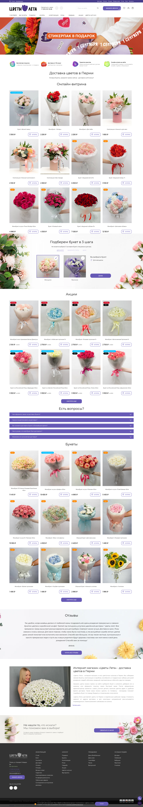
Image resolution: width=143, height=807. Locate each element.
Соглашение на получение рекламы (44, 784)
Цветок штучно (91, 15)
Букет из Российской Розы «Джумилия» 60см (117, 388)
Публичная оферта (42, 780)
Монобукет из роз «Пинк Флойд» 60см (24, 226)
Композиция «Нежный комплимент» (24, 178)
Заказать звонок (17, 777)
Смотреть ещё (71, 401)
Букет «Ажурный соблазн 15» (86, 226)
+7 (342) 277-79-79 (14, 771)
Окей (102, 804)
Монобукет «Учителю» (117, 586)
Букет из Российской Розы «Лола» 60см (86, 388)
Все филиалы (19, 1)
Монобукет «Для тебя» (86, 129)
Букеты (42, 15)
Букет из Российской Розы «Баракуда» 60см (23, 388)
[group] (71, 36)
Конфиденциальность (43, 777)
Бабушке (117, 760)
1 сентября (13, 15)
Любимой (118, 758)
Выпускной (92, 765)
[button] (71, 52)
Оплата (105, 1)
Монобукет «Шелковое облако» (117, 226)
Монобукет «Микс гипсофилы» (55, 538)
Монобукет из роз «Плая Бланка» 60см (117, 489)
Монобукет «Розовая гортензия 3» (86, 339)
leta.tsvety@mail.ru (15, 773)
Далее (100, 275)
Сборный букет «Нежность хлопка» (86, 586)
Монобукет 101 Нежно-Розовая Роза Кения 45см (24, 489)
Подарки (32, 15)
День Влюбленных (94, 755)
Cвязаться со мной (107, 730)
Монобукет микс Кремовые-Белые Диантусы (24, 339)
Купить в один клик (24, 124)
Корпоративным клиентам (44, 775)
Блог (126, 1)
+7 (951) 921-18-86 (46, 9)
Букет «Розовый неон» (55, 226)
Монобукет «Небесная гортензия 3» (55, 339)
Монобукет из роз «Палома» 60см (86, 489)
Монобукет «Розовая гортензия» (117, 538)
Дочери (117, 755)
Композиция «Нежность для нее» (117, 129)
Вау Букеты (23, 15)
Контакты (131, 1)
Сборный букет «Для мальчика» (86, 538)
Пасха (90, 763)
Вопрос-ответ (116, 1)
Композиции (54, 15)
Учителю (117, 765)
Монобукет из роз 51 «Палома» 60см (24, 538)
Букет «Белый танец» (23, 129)
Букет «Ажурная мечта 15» (86, 178)
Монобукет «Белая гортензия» (24, 586)
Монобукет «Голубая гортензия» (55, 586)
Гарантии (39, 773)
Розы (63, 15)
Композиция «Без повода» (55, 178)
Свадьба (72, 15)
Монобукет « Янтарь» (55, 129)
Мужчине (117, 763)
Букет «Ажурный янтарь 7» (117, 178)
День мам (91, 758)
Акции (81, 15)
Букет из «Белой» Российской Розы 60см (55, 388)
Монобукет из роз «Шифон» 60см (55, 489)
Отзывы (110, 1)
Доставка (99, 1)
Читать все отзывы (71, 652)
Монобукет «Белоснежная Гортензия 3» (117, 339)
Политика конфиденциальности (74, 804)
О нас (122, 1)
